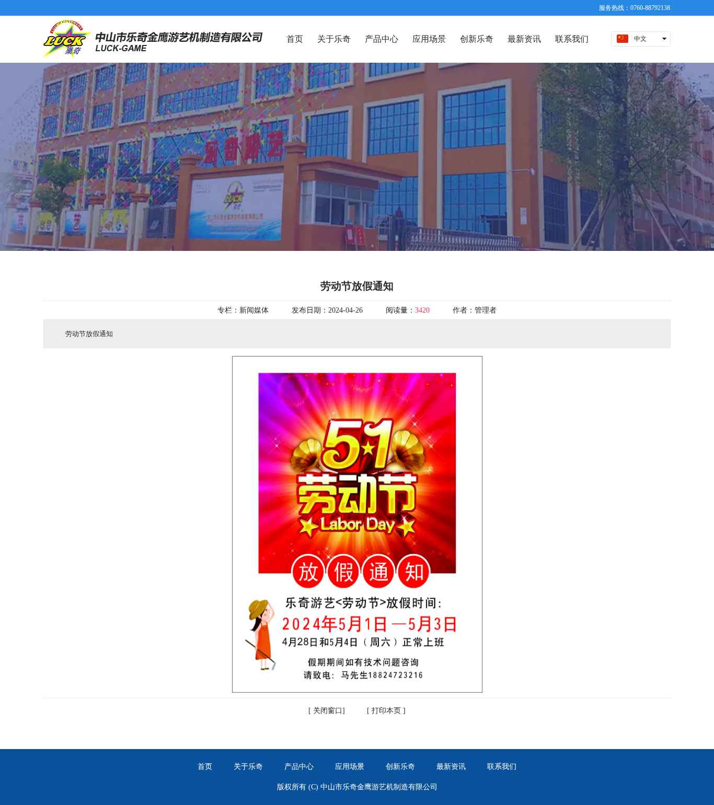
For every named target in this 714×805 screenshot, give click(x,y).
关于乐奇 (248, 766)
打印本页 (385, 711)
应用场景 (349, 766)
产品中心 (299, 766)
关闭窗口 (326, 711)
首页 (205, 766)
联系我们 (501, 766)
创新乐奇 (400, 766)
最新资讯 (451, 766)
